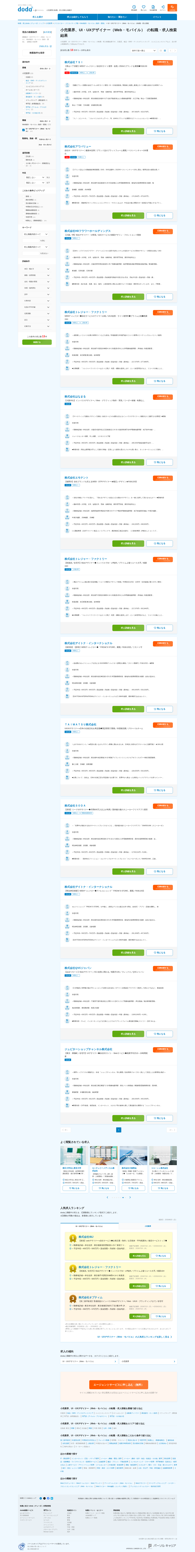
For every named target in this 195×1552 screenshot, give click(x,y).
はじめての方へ (25, 1513)
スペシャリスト (49, 1525)
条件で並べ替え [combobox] (138, 51)
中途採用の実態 (164, 1518)
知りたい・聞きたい (117, 17)
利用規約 (81, 1498)
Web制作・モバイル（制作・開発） (93, 23)
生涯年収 (140, 1518)
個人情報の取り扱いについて (36, 1546)
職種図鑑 (144, 1520)
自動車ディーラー (32, 93)
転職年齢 (154, 1518)
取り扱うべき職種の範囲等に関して (120, 1498)
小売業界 (49, 23)
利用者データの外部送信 (141, 1498)
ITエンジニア (48, 1513)
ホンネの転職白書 (134, 1520)
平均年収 (132, 1518)
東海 (68, 1520)
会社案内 (141, 1539)
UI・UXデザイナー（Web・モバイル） (78, 1361)
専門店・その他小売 (33, 113)
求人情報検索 (24, 1515)
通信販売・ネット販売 (34, 97)
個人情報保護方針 (33, 1549)
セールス (46, 1520)
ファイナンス (48, 1522)
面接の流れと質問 (135, 1515)
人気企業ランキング (121, 1518)
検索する (37, 342)
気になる (161, 131)
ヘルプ (173, 1498)
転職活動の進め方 (119, 1513)
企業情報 (151, 1520)
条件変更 (47, 32)
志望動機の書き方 (158, 1513)
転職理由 (147, 1518)
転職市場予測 (122, 1520)
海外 (68, 1531)
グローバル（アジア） (51, 1529)
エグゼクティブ (49, 1527)
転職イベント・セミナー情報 (95, 1513)
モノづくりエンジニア (51, 1515)
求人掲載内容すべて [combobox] (32, 234)
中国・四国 (70, 1527)
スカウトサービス (26, 1520)
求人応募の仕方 (123, 1515)
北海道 (69, 1513)
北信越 (69, 1522)
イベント (157, 17)
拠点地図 (151, 1539)
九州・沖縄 (70, 1529)
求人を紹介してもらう (77, 17)
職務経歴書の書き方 (144, 1513)
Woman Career (48, 1531)
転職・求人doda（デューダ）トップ (31, 23)
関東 (68, 1518)
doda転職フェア (91, 1515)
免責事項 (156, 1498)
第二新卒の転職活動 (168, 1515)
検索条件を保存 (37, 53)
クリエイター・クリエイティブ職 (66, 23)
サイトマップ (164, 1498)
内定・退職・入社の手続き (151, 1515)
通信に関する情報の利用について (96, 1498)
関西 (68, 1525)
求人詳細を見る (128, 131)
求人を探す (37, 17)
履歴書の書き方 (132, 1513)
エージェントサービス (27, 1518)
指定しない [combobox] (30, 177)
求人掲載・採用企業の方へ (166, 1539)
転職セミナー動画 (91, 1518)
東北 (68, 1515)
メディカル (47, 1518)
